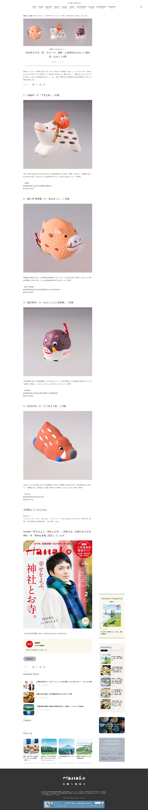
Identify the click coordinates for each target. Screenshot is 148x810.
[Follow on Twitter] (72, 784)
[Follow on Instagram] (64, 784)
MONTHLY (119, 650)
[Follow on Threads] (84, 784)
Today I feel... (57, 803)
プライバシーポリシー (116, 757)
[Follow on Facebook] (68, 784)
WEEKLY (112, 650)
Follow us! (112, 729)
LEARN (30, 15)
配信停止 (121, 753)
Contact (58, 794)
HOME (25, 15)
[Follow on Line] (80, 784)
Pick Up (27, 733)
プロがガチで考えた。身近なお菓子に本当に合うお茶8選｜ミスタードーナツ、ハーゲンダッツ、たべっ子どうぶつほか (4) (78, 803)
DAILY (104, 650)
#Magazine (29, 658)
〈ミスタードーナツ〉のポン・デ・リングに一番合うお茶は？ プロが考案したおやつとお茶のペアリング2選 (82, 805)
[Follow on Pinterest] (76, 784)
